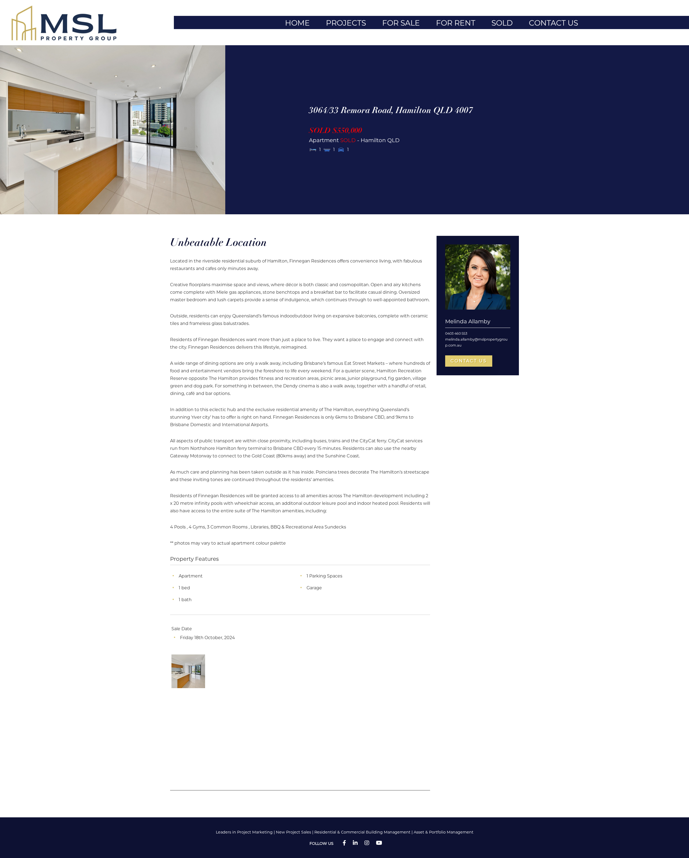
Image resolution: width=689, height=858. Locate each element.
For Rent (455, 22)
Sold (502, 22)
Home (297, 22)
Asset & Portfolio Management (443, 832)
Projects (346, 22)
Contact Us (553, 22)
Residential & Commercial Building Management (362, 832)
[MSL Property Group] (67, 22)
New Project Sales (293, 832)
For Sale (401, 22)
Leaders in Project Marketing (244, 832)
